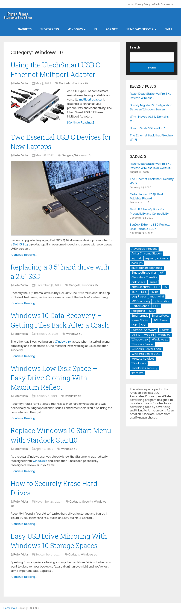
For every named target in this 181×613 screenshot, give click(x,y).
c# (162, 272)
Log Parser (139, 296)
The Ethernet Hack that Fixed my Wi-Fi (152, 137)
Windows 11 (160, 339)
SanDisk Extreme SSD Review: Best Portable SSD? (150, 227)
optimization (162, 301)
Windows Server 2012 (146, 354)
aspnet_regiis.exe (156, 258)
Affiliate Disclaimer (162, 4)
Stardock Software (144, 330)
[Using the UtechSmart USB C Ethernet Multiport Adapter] (37, 106)
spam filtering (140, 320)
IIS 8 (144, 291)
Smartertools (160, 315)
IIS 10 (154, 291)
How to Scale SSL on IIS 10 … (148, 128)
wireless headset (143, 358)
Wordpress (139, 363)
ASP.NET (112, 29)
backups (137, 263)
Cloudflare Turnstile (144, 277)
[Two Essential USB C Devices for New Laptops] (60, 198)
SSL (144, 325)
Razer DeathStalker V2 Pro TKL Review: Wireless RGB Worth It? (150, 166)
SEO (152, 311)
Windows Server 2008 (146, 349)
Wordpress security (144, 368)
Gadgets (25, 29)
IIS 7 (134, 291)
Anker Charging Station (147, 253)
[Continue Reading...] (80, 122)
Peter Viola (20, 83)
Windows (75, 29)
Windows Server (140, 29)
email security (141, 287)
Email (169, 29)
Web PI (149, 334)
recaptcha (138, 311)
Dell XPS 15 (20, 244)
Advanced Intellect (144, 248)
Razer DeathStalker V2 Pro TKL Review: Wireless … (150, 96)
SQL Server (160, 320)
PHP (156, 306)
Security (87, 501)
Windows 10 (80, 83)
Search (135, 47)
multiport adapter (90, 99)
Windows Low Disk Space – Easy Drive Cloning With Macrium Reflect (54, 377)
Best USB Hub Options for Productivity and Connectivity (149, 211)
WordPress (49, 29)
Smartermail (140, 315)
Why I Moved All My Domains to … (149, 119)
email (153, 282)
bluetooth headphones (147, 268)
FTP (157, 287)
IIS (95, 29)
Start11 (165, 330)
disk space (138, 282)
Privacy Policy (142, 4)
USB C (136, 334)
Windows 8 (39, 461)
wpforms (138, 373)
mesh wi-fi (157, 296)
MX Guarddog (141, 301)
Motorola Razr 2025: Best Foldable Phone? (146, 196)
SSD (134, 325)
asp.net (136, 258)
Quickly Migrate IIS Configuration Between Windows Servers (151, 107)
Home (130, 4)
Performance (140, 306)
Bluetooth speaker (144, 272)
